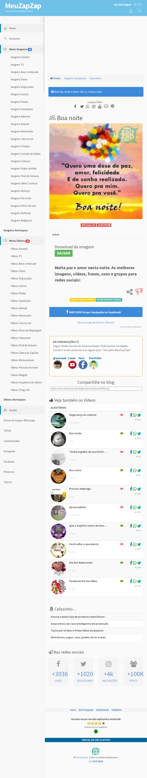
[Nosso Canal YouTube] (100, 106)
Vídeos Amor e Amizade (23, 263)
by (96, 761)
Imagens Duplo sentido (24, 168)
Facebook (9, 461)
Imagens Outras (20, 94)
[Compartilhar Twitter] (82, 106)
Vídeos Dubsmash (21, 338)
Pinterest (9, 472)
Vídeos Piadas (18, 293)
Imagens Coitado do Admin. (26, 153)
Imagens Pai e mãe (21, 198)
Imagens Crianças (20, 161)
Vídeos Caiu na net (21, 323)
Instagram (9, 451)
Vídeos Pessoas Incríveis (24, 367)
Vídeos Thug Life (20, 390)
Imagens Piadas (19, 101)
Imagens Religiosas (21, 220)
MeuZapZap (82, 757)
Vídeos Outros (19, 286)
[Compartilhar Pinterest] (112, 106)
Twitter (8, 482)
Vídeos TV (16, 256)
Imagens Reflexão (21, 213)
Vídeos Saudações (21, 300)
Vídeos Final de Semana (24, 345)
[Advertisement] (96, 45)
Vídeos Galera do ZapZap (24, 352)
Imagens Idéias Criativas (24, 183)
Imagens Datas (19, 79)
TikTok (7, 430)
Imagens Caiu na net (22, 139)
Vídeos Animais (19, 308)
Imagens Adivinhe (20, 116)
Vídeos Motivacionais (22, 360)
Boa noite (95, 78)
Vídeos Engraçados (21, 278)
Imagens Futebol (20, 57)
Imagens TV (17, 64)
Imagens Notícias (20, 191)
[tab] (55, 234)
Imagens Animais (20, 124)
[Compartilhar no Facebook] (76, 106)
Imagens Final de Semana (25, 176)
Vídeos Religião (19, 375)
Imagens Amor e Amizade (24, 72)
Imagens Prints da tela (23, 205)
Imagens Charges (20, 146)
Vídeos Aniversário (21, 315)
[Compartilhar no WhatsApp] (88, 106)
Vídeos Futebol (19, 248)
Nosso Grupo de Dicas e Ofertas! (96, 322)
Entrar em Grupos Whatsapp (19, 420)
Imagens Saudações (22, 109)
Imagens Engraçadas (22, 87)
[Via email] (106, 106)
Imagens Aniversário (22, 131)
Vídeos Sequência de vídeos (26, 382)
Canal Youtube (12, 441)
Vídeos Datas (18, 271)
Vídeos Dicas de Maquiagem (26, 330)
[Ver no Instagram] (94, 106)
